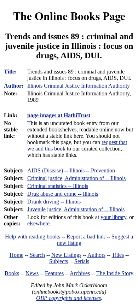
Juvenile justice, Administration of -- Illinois (76, 209)
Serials (81, 261)
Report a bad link (86, 237)
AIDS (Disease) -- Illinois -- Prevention (71, 170)
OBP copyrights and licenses (68, 298)
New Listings (66, 255)
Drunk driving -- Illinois (54, 202)
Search (37, 255)
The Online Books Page (69, 15)
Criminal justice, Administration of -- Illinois (76, 178)
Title (9, 72)
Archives (80, 273)
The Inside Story (114, 273)
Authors (96, 255)
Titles (118, 255)
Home (16, 255)
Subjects (58, 261)
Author (13, 86)
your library (113, 217)
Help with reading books (32, 237)
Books (12, 273)
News (32, 273)
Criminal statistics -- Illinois (57, 186)
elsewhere (38, 223)
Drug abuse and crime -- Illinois (62, 194)
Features (54, 273)
